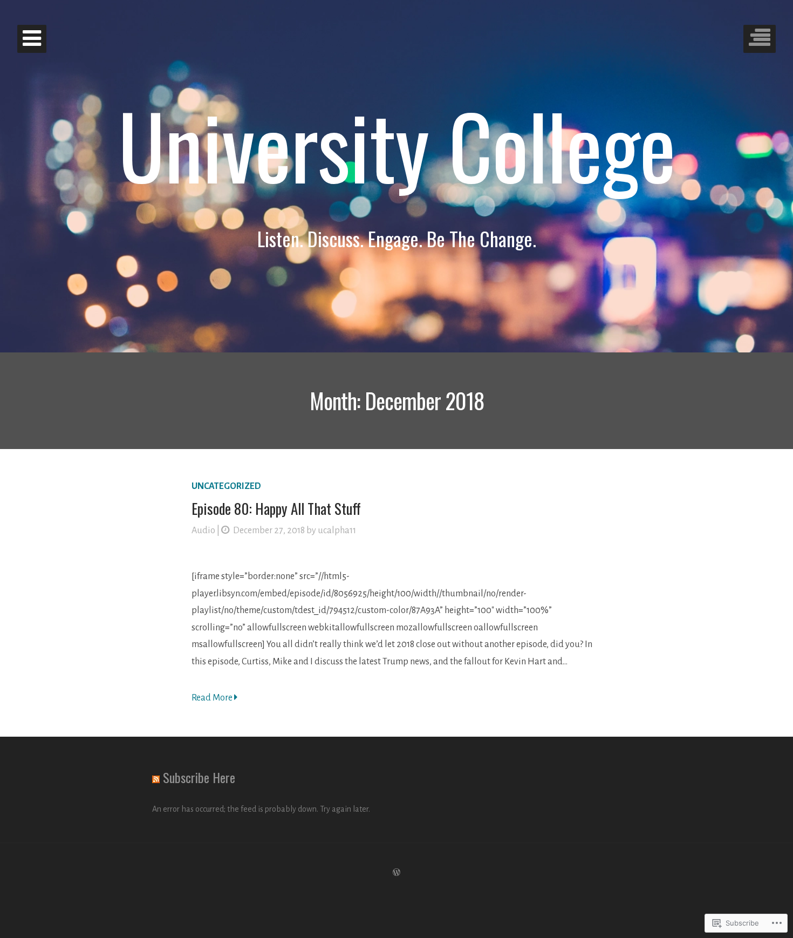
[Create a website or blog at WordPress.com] (396, 873)
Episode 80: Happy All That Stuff (276, 508)
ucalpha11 (337, 530)
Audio (203, 530)
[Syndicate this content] (156, 777)
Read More (213, 698)
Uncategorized (226, 486)
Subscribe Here (199, 777)
